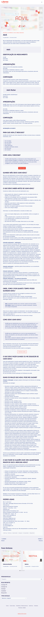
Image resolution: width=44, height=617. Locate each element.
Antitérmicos (10, 32)
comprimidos (25, 533)
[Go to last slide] (3, 560)
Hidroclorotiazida (7, 564)
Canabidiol (3, 590)
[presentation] (11, 556)
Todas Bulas (12, 605)
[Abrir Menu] (42, 2)
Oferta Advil (22, 168)
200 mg (5, 533)
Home (7, 605)
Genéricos (31, 605)
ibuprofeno (32, 533)
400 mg (9, 533)
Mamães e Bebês (22, 607)
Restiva (26, 564)
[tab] (20, 570)
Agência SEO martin (22, 613)
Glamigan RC (4, 586)
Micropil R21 (4, 592)
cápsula (20, 533)
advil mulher (15, 533)
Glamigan (3, 588)
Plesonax (40, 539)
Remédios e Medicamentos (22, 605)
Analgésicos (5, 32)
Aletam (3, 539)
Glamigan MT (4, 584)
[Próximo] (41, 560)
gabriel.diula (6, 37)
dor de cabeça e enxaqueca (19, 32)
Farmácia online (22, 351)
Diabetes (36, 605)
